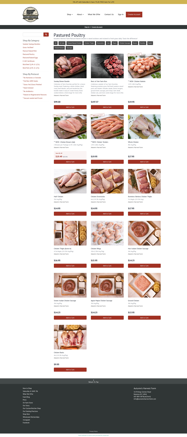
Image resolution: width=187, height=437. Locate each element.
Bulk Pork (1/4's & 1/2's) (31, 68)
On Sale (62, 43)
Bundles (142, 43)
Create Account (134, 14)
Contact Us (109, 14)
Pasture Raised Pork (30, 51)
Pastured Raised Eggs (30, 58)
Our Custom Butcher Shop (32, 408)
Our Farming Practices (30, 411)
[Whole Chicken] (144, 126)
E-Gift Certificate (29, 61)
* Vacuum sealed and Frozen (32, 98)
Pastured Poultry (28, 54)
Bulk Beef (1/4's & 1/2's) (31, 64)
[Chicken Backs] (70, 337)
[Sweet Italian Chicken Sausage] (70, 285)
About (79, 14)
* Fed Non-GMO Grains (30, 81)
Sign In (120, 14)
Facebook (26, 423)
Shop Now (26, 414)
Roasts (135, 43)
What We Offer (94, 14)
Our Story (26, 405)
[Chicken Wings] (107, 233)
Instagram (26, 420)
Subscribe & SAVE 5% (30, 391)
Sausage (69, 48)
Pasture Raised (59, 48)
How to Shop (27, 388)
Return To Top (93, 382)
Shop (69, 14)
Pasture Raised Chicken (74, 43)
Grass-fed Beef (28, 47)
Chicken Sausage (125, 43)
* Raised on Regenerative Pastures (35, 95)
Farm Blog (26, 397)
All (55, 43)
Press (25, 400)
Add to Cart (70, 107)
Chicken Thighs (89, 43)
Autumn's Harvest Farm (61, 95)
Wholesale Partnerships (31, 417)
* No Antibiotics (28, 91)
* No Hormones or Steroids (32, 78)
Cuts (108, 43)
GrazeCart (106, 435)
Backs (150, 43)
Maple (115, 43)
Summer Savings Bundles (31, 44)
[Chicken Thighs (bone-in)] (70, 233)
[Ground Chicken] (144, 285)
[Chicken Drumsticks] (107, 181)
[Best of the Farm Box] (107, 66)
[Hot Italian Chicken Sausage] (144, 233)
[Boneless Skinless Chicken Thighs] (144, 181)
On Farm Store (28, 403)
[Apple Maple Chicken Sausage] (107, 285)
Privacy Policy (93, 431)
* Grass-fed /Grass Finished (32, 84)
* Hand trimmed (28, 88)
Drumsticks (100, 43)
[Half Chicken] (70, 181)
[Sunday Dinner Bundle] (70, 66)
